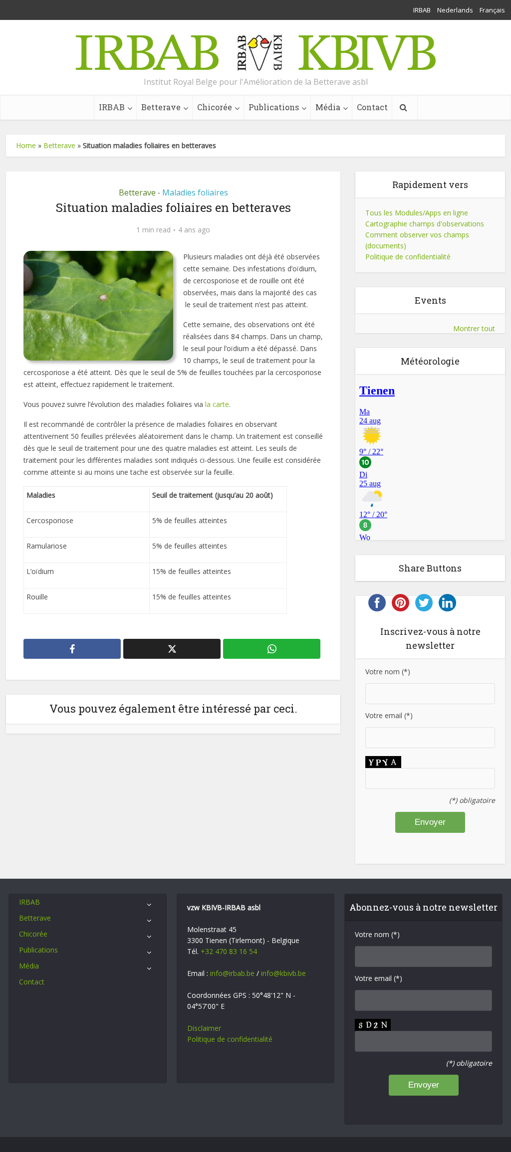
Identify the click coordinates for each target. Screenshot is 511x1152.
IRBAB (422, 9)
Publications (274, 107)
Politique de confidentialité (408, 256)
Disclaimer (204, 1028)
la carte (217, 404)
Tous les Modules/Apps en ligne (416, 212)
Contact (372, 107)
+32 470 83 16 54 (229, 951)
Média (327, 107)
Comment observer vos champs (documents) (417, 240)
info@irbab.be (232, 973)
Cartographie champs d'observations (424, 223)
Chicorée (214, 107)
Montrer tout (474, 328)
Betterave (161, 107)
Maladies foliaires (195, 192)
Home (26, 145)
